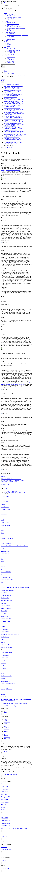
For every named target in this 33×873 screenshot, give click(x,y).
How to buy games (5, 525)
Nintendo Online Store (6, 652)
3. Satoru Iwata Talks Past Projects (12, 87)
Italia (5, 726)
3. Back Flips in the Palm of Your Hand (13, 119)
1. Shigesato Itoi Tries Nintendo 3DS (13, 84)
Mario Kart (3, 804)
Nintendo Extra (4, 668)
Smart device (4, 514)
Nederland (6, 727)
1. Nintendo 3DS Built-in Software (12, 123)
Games (2, 548)
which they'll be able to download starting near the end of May (16, 383)
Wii (1, 540)
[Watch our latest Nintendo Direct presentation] (12, 480)
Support (3, 566)
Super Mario (4, 794)
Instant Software (5, 507)
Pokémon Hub (4, 616)
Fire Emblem (4, 810)
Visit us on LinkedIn (6, 868)
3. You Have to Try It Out (10, 126)
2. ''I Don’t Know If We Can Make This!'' (14, 109)
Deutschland (7, 722)
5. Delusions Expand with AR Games (13, 142)
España (5, 723)
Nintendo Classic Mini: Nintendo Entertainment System (14, 546)
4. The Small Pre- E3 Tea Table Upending (14, 104)
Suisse (5, 734)
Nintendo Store (4, 791)
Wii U (2, 520)
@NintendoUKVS (5, 823)
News (2, 559)
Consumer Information (6, 647)
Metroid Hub (4, 611)
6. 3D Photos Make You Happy (11, 91)
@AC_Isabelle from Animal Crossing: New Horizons (14, 828)
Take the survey (13, 774)
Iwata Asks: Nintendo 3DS (10, 73)
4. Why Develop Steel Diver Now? (12, 127)
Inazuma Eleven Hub (6, 618)
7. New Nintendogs (8, 93)
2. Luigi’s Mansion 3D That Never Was (13, 101)
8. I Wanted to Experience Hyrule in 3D (13, 132)
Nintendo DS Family (6, 543)
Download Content (5, 509)
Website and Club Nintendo (7, 579)
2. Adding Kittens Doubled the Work (13, 117)
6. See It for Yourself (9, 106)
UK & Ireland (7, 737)
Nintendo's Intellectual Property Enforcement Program (15, 587)
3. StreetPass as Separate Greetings (12, 139)
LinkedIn (3, 642)
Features (3, 504)
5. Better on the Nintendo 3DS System (13, 128)
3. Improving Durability (9, 110)
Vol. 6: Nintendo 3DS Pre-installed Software (14, 75)
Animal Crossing (5, 802)
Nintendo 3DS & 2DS (6, 572)
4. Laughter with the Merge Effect (12, 141)
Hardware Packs (5, 522)
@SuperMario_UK (5, 825)
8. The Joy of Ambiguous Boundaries (13, 94)
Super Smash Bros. (5, 799)
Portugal (6, 731)
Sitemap (3, 694)
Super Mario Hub (5, 592)
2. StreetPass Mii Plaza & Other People (13, 138)
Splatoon (3, 807)
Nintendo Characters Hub (7, 590)
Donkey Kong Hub (5, 605)
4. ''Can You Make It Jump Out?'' (12, 88)
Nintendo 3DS (4, 501)
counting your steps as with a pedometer (10, 170)
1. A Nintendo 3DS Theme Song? (12, 108)
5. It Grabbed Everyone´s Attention (12, 90)
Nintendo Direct (4, 655)
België (5, 719)
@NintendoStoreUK (6, 820)
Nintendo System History (7, 538)
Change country (8, 703)
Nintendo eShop (5, 657)
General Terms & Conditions (8, 683)
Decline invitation (5, 774)
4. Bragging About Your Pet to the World (13, 120)
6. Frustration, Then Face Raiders (12, 143)
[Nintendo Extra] (5, 484)
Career (2, 639)
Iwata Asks (6, 72)
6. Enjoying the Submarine (10, 130)
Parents (2, 665)
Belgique (6, 720)
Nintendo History (5, 629)
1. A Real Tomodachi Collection (11, 137)
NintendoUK (4, 836)
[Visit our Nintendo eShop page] (9, 481)
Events (2, 561)
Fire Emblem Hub (5, 598)
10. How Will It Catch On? (10, 97)
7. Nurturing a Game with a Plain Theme (13, 131)
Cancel (2, 751)
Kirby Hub (3, 613)
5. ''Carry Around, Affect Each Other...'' (13, 121)
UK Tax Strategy (5, 637)
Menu (2, 82)
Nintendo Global (5, 631)
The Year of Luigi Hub (6, 600)
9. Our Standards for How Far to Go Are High (15, 134)
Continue (6, 751)
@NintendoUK (4, 818)
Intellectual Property (5, 681)
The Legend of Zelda (6, 797)
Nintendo (3, 784)
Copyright (3, 678)
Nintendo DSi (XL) (5, 577)
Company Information (6, 689)
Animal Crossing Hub (6, 595)
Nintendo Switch (5, 496)
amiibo (2, 530)
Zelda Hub (3, 603)
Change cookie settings (21, 703)
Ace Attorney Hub (5, 621)
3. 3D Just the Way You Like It (11, 102)
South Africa (7, 738)
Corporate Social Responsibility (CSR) (10, 634)
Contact (2, 582)
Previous (3, 476)
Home (5, 71)
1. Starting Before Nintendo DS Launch (13, 99)
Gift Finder (3, 660)
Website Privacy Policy (6, 676)
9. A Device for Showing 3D (11, 95)
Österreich (6, 729)
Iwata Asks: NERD (5, 644)
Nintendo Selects (5, 553)
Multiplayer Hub (5, 551)
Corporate (3, 626)
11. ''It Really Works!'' (9, 98)
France (5, 724)
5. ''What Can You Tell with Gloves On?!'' (14, 113)
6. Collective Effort (8, 115)
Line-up (2, 533)
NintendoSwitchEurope (6, 849)
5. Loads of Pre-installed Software (12, 105)
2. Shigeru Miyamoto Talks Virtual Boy (13, 86)
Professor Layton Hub (6, 608)
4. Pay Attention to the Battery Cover (13, 112)
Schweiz (6, 733)
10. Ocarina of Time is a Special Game (13, 135)
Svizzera (6, 735)
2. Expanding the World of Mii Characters (14, 124)
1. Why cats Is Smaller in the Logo (12, 116)
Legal (2, 673)
